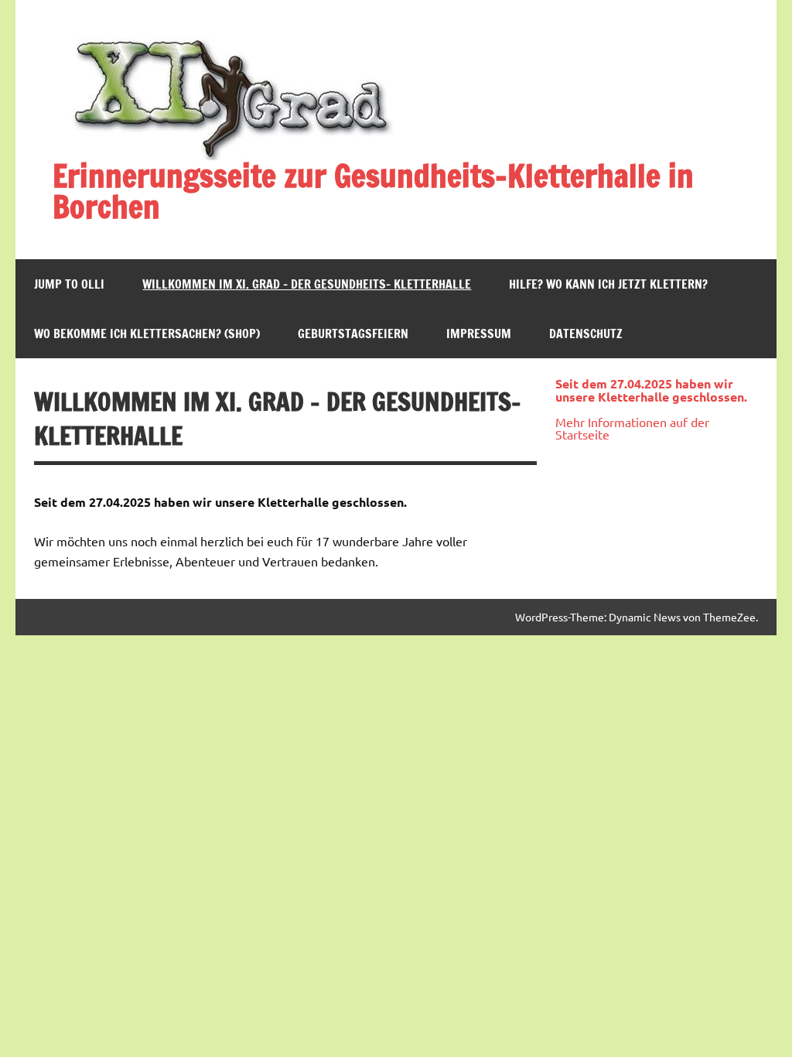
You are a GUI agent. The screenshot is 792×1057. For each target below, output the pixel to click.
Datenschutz (586, 333)
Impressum (478, 333)
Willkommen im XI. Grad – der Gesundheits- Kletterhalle (306, 283)
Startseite (582, 434)
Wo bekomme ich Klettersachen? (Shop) (147, 333)
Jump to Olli (69, 283)
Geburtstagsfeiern (353, 333)
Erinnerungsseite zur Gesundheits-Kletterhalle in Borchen (373, 190)
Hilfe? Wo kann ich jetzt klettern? (608, 283)
